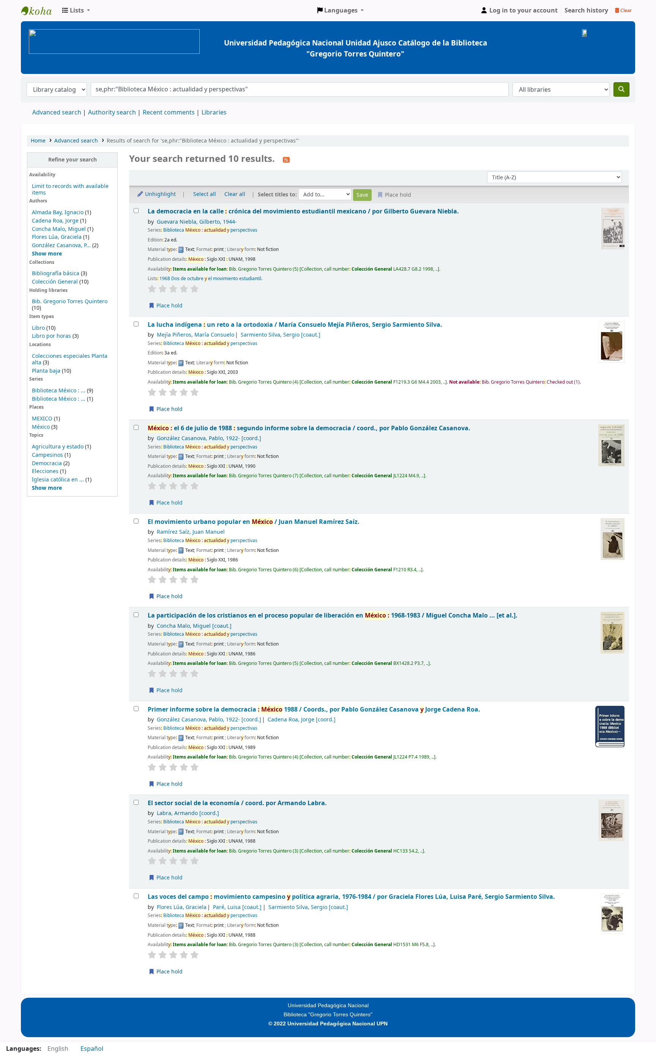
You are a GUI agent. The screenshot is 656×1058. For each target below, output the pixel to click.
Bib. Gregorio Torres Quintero (69, 302)
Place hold (169, 306)
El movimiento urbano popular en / (254, 521)
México (41, 427)
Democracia (47, 463)
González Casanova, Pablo (209, 438)
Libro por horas (51, 336)
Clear (625, 10)
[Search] (621, 89)
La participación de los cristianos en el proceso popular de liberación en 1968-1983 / (332, 615)
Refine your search (72, 160)
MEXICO (42, 419)
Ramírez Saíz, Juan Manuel (191, 532)
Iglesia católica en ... (58, 480)
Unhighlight (160, 194)
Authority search (112, 112)
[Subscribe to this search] (286, 159)
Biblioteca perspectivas (210, 230)
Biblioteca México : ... (58, 391)
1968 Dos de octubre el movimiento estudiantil (210, 278)
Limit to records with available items (70, 189)
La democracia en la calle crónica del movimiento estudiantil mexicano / (303, 211)
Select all (204, 194)
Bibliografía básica (56, 273)
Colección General (55, 282)
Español (91, 1048)
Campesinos (47, 455)
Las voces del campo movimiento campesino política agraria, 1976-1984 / (351, 896)
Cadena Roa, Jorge (55, 221)
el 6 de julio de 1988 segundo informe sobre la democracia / (309, 428)
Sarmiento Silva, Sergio (280, 335)
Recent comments (169, 112)
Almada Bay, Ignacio (58, 212)
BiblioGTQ (40, 10)
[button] (76, 10)
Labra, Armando (188, 813)
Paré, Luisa (237, 907)
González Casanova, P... (61, 245)
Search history (586, 10)
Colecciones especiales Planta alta (69, 359)
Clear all (234, 194)
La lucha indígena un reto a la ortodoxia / (295, 324)
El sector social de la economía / (237, 803)
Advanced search (56, 112)
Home (38, 141)
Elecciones (45, 471)
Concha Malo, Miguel (59, 229)
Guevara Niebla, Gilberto (197, 222)
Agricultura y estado (58, 447)
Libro (38, 328)
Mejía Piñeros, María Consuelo (195, 335)
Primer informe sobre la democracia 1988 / (314, 709)
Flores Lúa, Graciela (57, 237)
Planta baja (47, 371)
